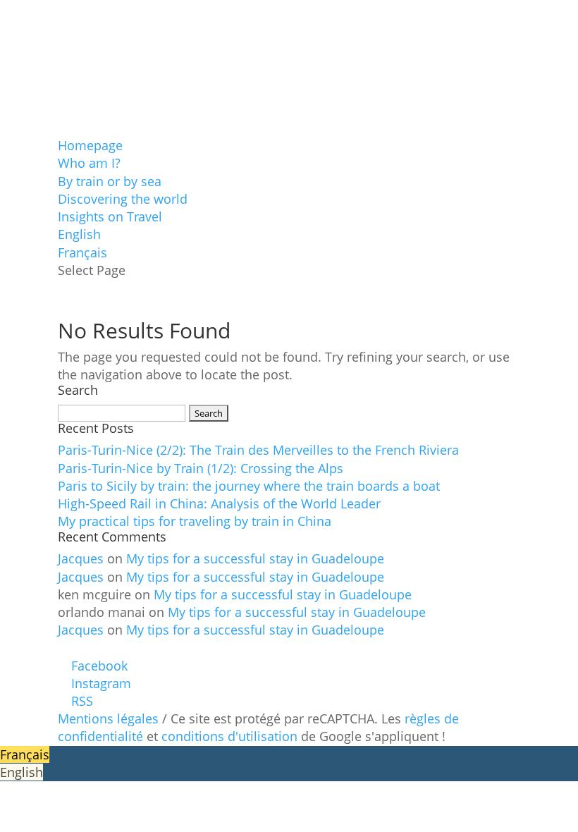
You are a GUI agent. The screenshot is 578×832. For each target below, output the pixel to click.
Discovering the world (122, 198)
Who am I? (89, 162)
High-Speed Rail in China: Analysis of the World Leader (219, 503)
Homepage (90, 145)
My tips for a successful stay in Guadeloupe (255, 558)
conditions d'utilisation (229, 736)
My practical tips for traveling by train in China (194, 521)
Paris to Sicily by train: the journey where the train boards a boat (249, 485)
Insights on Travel (110, 216)
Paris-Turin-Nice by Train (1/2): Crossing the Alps (200, 468)
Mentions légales (108, 718)
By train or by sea (109, 181)
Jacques (81, 558)
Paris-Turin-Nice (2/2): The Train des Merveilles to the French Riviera (258, 449)
